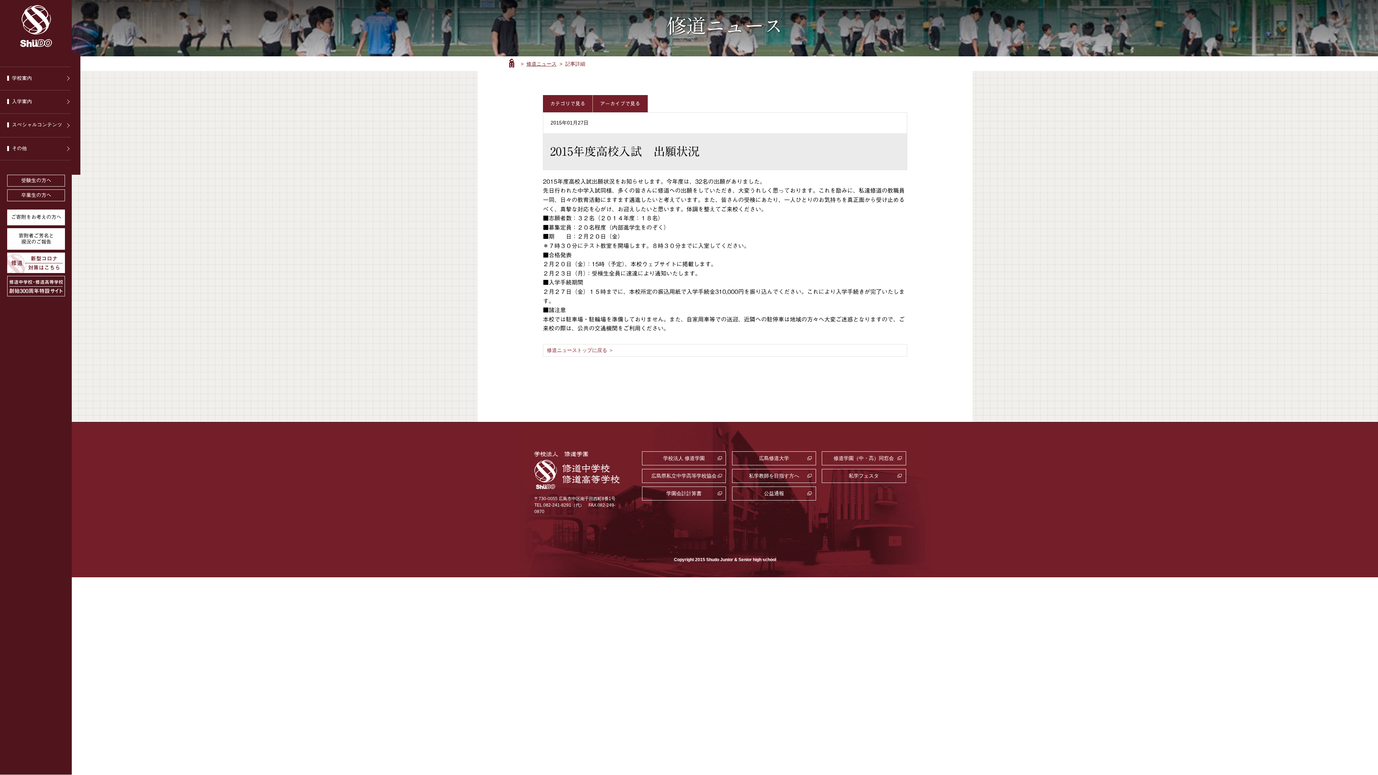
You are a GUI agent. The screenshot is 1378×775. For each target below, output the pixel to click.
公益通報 (774, 493)
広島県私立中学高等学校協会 (684, 476)
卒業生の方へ (36, 195)
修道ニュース (541, 64)
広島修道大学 (774, 458)
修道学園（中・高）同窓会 (864, 458)
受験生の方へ (36, 180)
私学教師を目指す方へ (774, 476)
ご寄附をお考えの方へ (36, 217)
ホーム (511, 62)
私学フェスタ (864, 476)
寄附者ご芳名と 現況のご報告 (36, 238)
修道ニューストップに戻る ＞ (580, 350)
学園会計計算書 (684, 493)
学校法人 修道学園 (684, 458)
